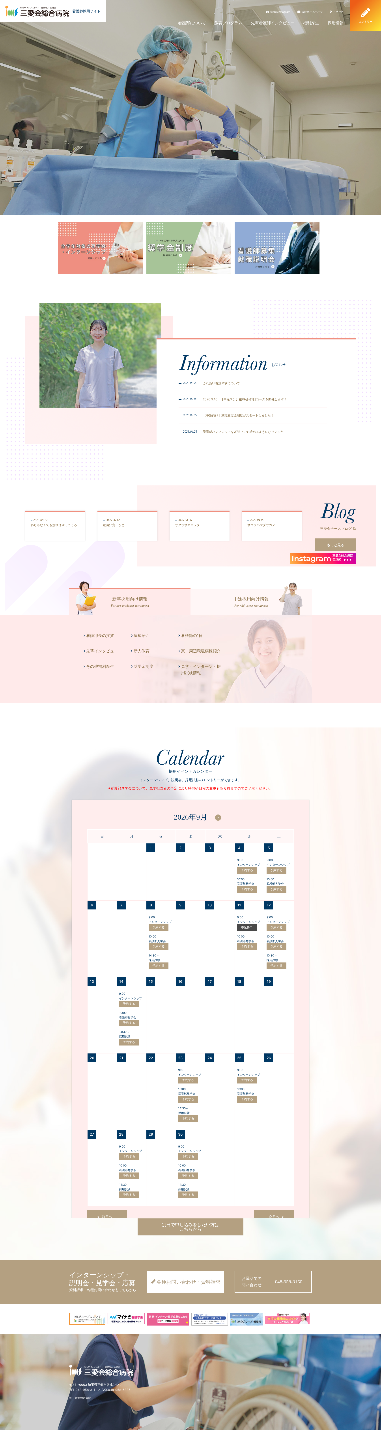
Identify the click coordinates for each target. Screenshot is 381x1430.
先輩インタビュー (102, 651)
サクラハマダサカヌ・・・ (265, 522)
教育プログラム (228, 23)
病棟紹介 (141, 635)
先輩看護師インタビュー (273, 23)
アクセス (338, 11)
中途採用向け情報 (251, 601)
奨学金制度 (143, 666)
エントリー (365, 21)
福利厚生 (311, 23)
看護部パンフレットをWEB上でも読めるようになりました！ (245, 432)
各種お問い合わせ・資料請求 (188, 1282)
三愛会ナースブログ (336, 528)
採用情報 (336, 23)
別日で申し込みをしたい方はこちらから (190, 1227)
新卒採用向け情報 (130, 601)
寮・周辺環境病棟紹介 (201, 651)
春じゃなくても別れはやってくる (54, 522)
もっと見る (335, 545)
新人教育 (141, 651)
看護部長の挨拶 (100, 635)
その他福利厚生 (100, 666)
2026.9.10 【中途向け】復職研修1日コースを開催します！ (245, 399)
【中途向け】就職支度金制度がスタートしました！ (238, 415)
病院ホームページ (312, 11)
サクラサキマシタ (187, 522)
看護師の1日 (192, 635)
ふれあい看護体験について (221, 383)
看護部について (192, 23)
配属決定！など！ (115, 522)
